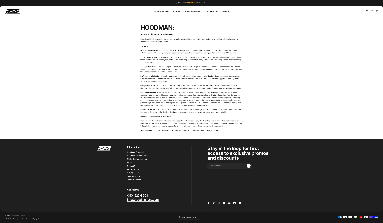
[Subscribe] (249, 166)
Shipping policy (36, 219)
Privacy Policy (133, 169)
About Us (131, 162)
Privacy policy (17, 219)
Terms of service (26, 219)
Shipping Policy (133, 176)
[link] (137, 195)
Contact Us (131, 166)
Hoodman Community (136, 152)
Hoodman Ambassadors (137, 156)
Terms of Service (134, 180)
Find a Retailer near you (137, 159)
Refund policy (133, 173)
